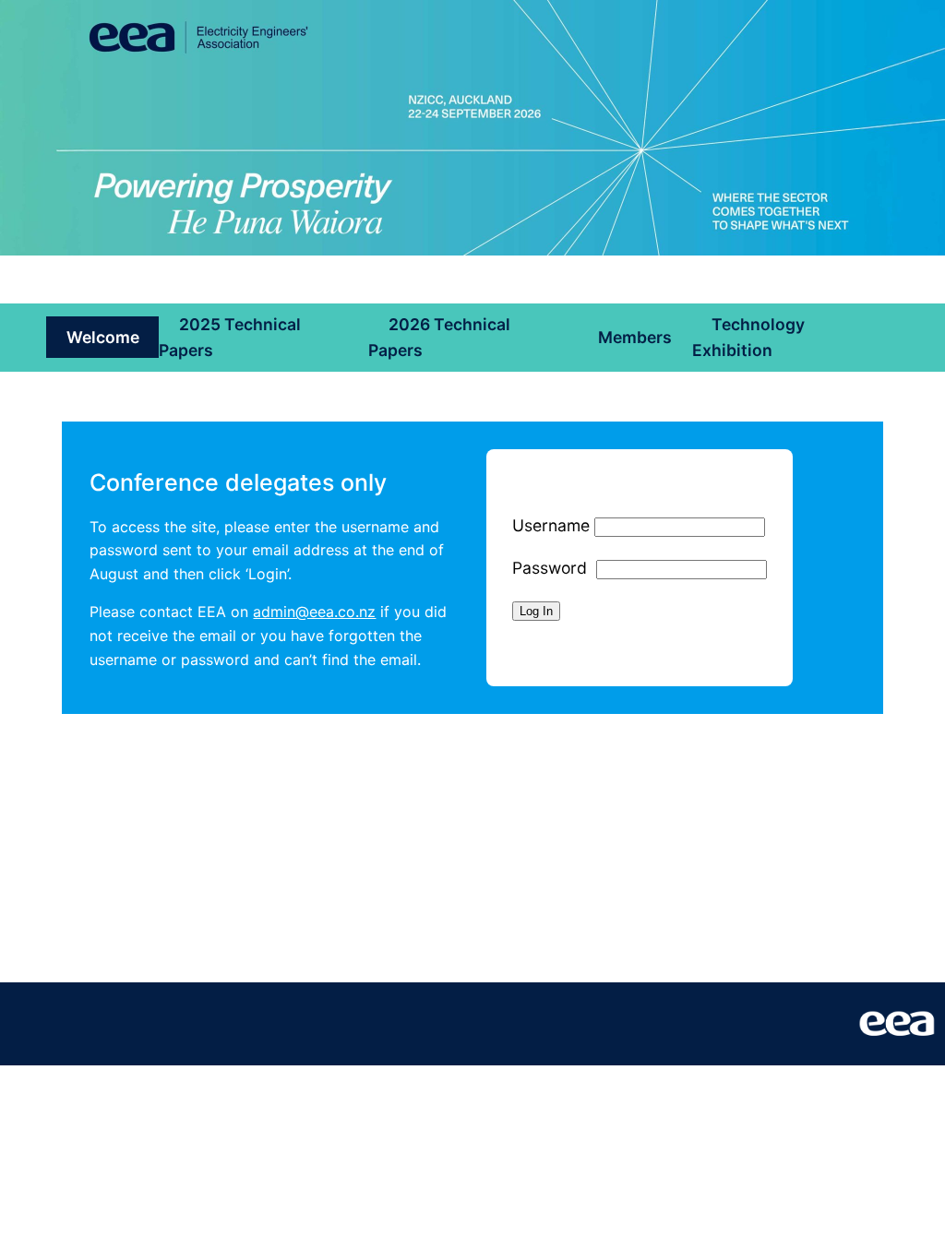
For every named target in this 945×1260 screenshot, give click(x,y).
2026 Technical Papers (439, 337)
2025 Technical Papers (230, 337)
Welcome (102, 337)
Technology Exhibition (749, 337)
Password (549, 567)
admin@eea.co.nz (314, 611)
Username (551, 525)
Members (635, 337)
